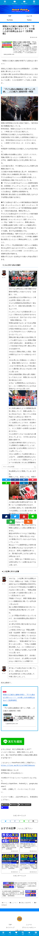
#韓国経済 (14, 804)
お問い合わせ (19, 930)
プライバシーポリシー (29, 927)
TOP (10, 924)
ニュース (5, 807)
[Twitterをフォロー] (15, 516)
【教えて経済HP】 (25, 804)
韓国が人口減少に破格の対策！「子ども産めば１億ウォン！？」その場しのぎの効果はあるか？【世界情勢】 (19, 697)
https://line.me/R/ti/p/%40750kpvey (18, 765)
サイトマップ (10, 927)
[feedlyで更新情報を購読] (10, 521)
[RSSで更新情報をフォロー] (28, 521)
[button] (35, 467)
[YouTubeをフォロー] (24, 516)
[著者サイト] (6, 516)
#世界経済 (6, 804)
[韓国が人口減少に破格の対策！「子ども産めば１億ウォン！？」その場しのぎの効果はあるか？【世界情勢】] (24, 480)
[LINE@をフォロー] (32, 516)
